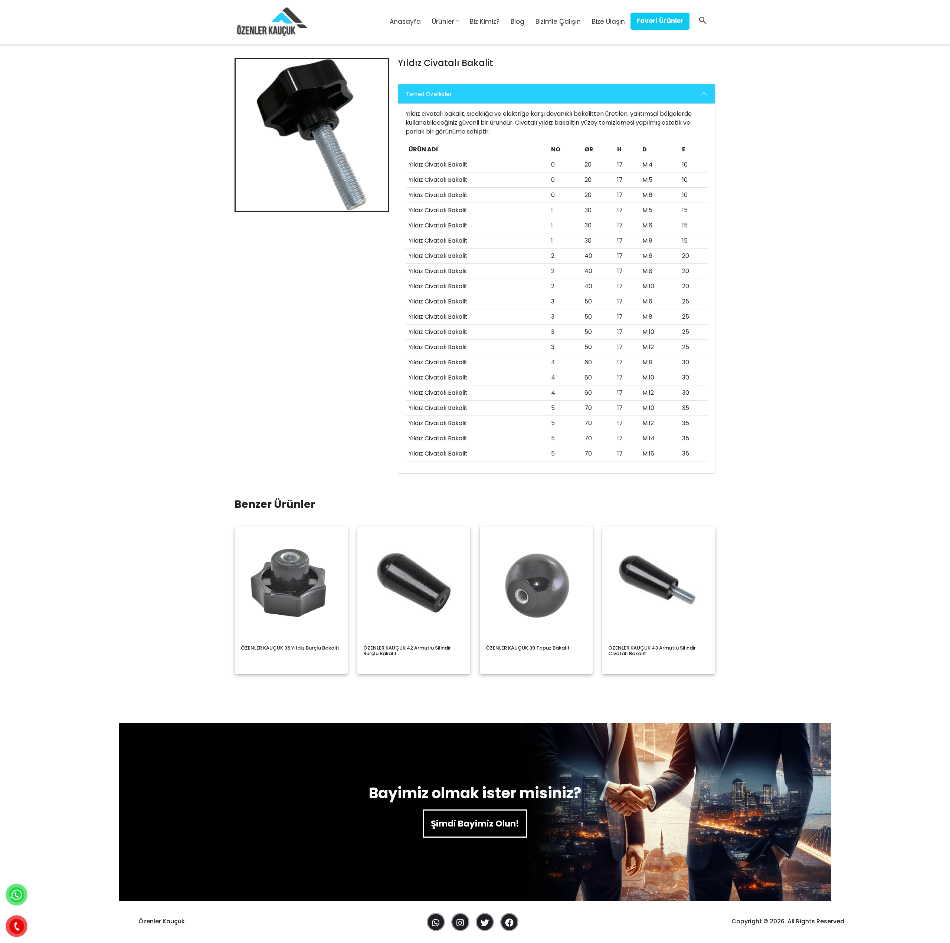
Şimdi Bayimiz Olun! (475, 823)
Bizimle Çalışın (558, 21)
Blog (517, 21)
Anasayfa (405, 21)
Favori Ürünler (660, 20)
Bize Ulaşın (608, 21)
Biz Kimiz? (484, 21)
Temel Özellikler (429, 94)
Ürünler (443, 21)
